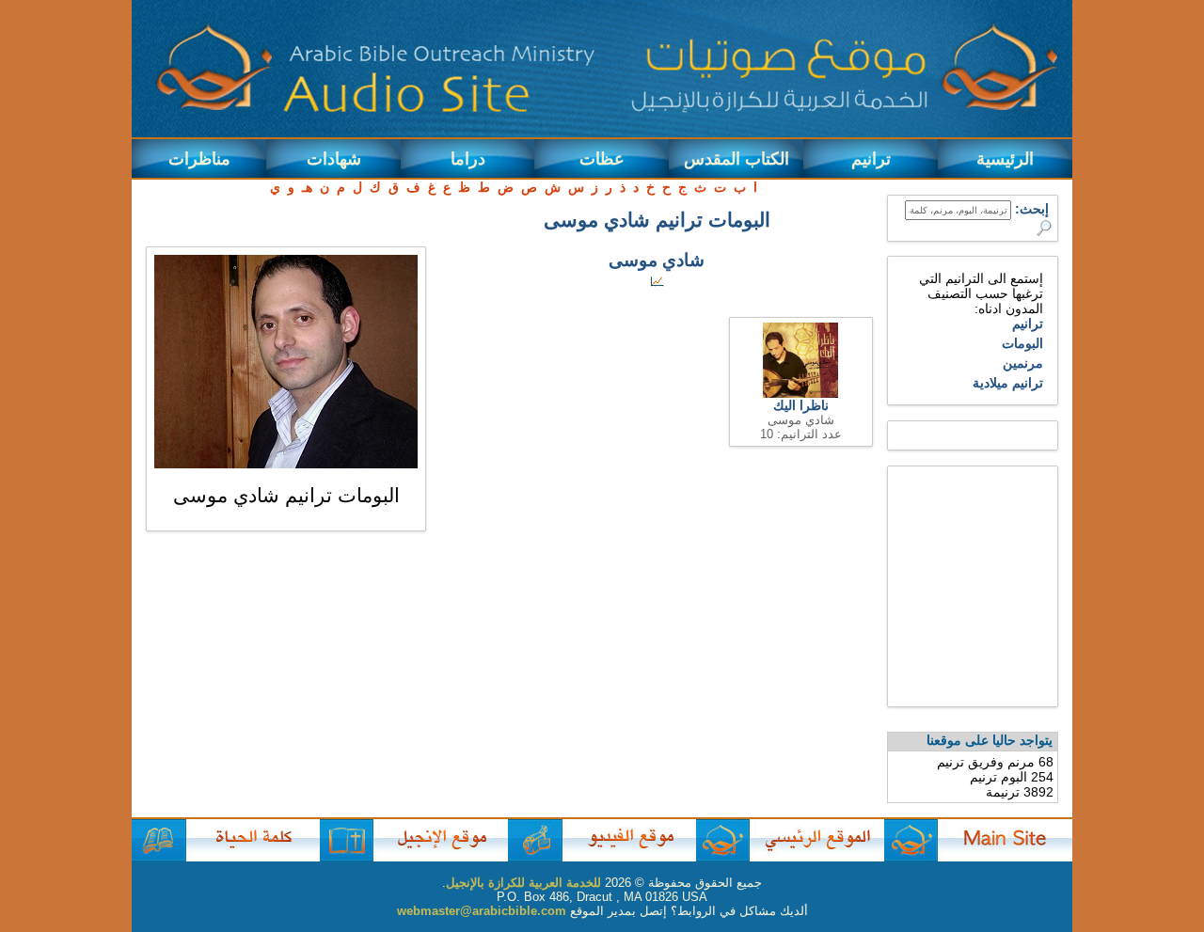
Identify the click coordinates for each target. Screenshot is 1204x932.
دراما (468, 159)
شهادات (334, 159)
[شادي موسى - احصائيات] (657, 282)
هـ (307, 187)
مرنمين (1023, 363)
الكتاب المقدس (736, 159)
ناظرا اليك (801, 405)
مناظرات (199, 159)
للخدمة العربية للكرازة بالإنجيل (523, 883)
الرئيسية (1005, 159)
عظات (602, 159)
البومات (1022, 343)
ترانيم (871, 159)
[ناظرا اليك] (800, 393)
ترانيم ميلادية (1008, 382)
